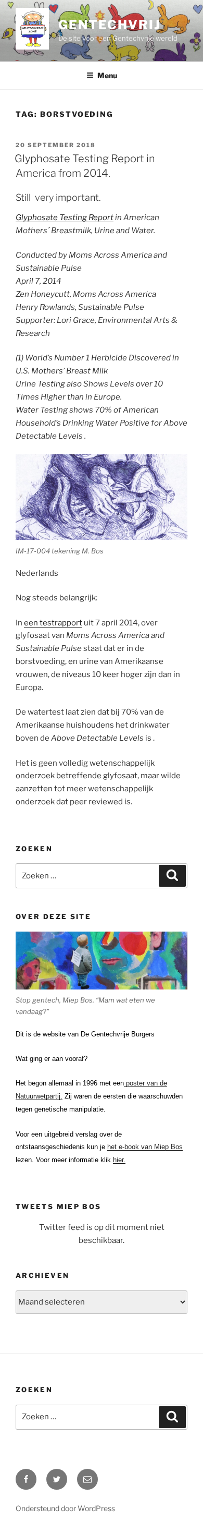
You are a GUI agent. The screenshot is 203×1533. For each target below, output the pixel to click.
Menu (107, 75)
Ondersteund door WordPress (65, 1508)
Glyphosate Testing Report (64, 217)
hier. (119, 1160)
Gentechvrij (109, 24)
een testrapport (53, 622)
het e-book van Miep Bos (145, 1147)
